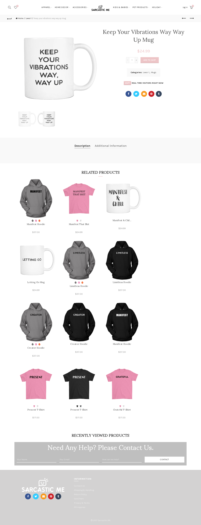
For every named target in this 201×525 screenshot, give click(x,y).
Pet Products (140, 7)
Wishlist (17, 6)
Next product (191, 18)
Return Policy (80, 494)
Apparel (45, 7)
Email (144, 94)
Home (20, 18)
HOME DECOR (61, 7)
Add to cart (149, 60)
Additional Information (111, 145)
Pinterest (151, 94)
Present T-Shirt (36, 409)
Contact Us (79, 486)
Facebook (128, 94)
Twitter (136, 94)
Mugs (153, 72)
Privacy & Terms (82, 503)
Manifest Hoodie (36, 224)
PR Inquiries (79, 507)
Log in (185, 7)
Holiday (156, 7)
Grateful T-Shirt (122, 409)
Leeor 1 (28, 18)
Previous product (184, 18)
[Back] (9, 18)
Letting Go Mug (36, 282)
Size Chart (79, 498)
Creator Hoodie (36, 347)
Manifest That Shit (79, 224)
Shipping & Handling (84, 490)
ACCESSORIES (80, 7)
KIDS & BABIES (120, 7)
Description (82, 145)
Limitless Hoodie (79, 286)
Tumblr (159, 94)
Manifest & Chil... (122, 220)
